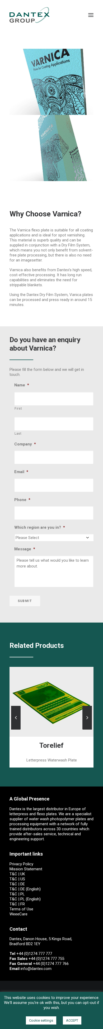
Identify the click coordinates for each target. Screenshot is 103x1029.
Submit (25, 601)
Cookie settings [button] (41, 1020)
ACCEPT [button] (72, 1020)
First (18, 408)
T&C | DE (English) (25, 889)
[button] (91, 15)
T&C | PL (17, 894)
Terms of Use (21, 909)
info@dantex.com (36, 968)
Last (18, 433)
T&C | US (17, 879)
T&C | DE (17, 884)
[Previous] (16, 729)
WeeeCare (18, 914)
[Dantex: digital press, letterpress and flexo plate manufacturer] (30, 15)
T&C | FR (17, 904)
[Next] (87, 729)
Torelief (51, 745)
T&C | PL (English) (25, 899)
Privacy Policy (21, 864)
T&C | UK (17, 874)
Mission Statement (26, 869)
